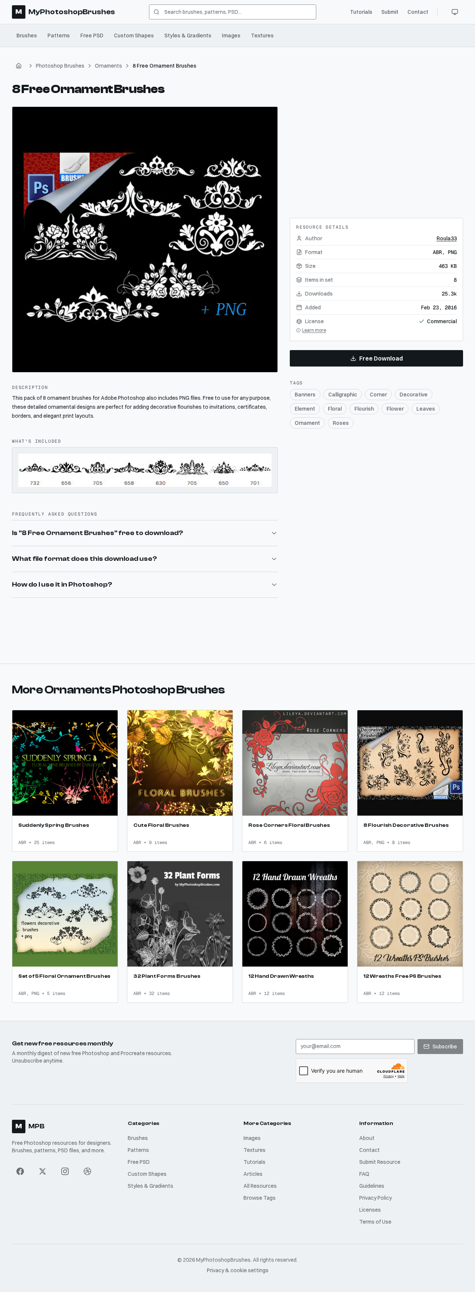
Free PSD (91, 35)
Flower (395, 408)
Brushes (26, 35)
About (367, 1138)
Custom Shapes (134, 35)
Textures (262, 35)
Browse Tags (259, 1197)
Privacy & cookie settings (237, 1270)
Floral (335, 408)
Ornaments (108, 65)
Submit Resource (379, 1162)
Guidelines (371, 1186)
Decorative (414, 394)
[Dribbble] (87, 1171)
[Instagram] (65, 1171)
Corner (378, 394)
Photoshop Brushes (60, 65)
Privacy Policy (375, 1197)
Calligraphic (342, 394)
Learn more (314, 330)
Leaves (425, 408)
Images (231, 35)
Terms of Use (375, 1221)
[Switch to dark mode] (455, 12)
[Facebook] (20, 1171)
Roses (341, 423)
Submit (389, 12)
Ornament (307, 423)
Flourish (364, 408)
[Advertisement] (376, 153)
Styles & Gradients (187, 35)
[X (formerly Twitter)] (42, 1171)
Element (305, 408)
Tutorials (361, 12)
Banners (305, 394)
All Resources (260, 1186)
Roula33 (447, 238)
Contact (417, 12)
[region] (145, 239)
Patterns (58, 35)
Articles (253, 1174)
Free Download (381, 358)
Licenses (370, 1209)
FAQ (364, 1174)
